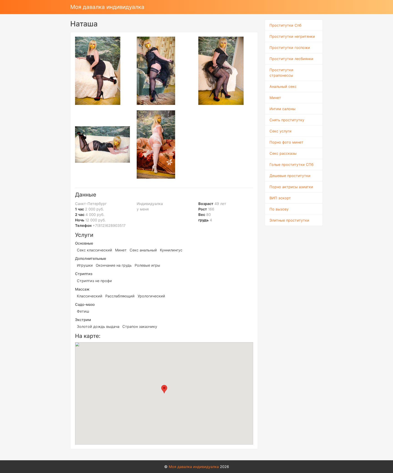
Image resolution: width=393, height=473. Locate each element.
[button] (164, 389)
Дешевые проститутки (290, 175)
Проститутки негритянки (292, 36)
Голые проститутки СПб (291, 164)
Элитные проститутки (289, 220)
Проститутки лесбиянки (291, 58)
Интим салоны (282, 108)
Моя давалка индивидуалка (107, 7)
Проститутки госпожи (290, 47)
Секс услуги (281, 131)
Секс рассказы (283, 153)
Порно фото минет (286, 142)
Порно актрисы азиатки (291, 187)
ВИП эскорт (280, 198)
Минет (275, 97)
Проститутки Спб (285, 25)
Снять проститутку (287, 120)
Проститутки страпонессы (281, 73)
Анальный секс (283, 86)
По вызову (279, 209)
